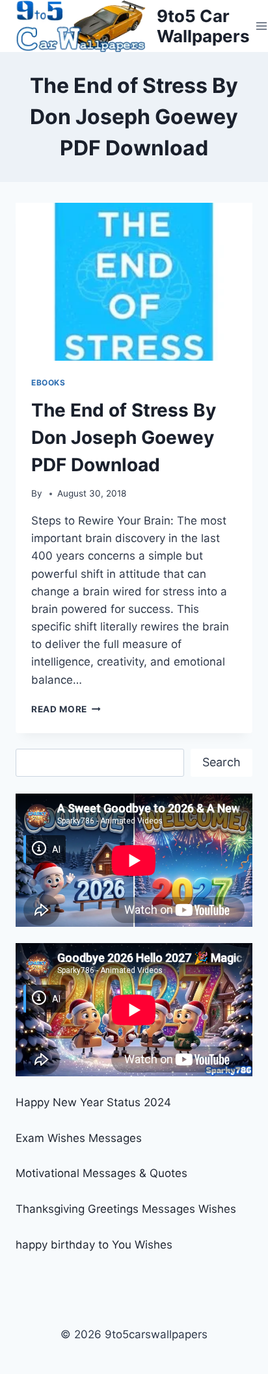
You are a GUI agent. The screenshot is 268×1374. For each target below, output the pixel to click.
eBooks (48, 382)
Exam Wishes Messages (79, 1138)
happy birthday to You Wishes (94, 1244)
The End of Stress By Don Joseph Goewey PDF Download (123, 437)
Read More (66, 709)
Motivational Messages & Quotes (101, 1173)
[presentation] (134, 282)
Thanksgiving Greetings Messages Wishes (126, 1208)
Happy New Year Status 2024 (93, 1102)
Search (221, 762)
